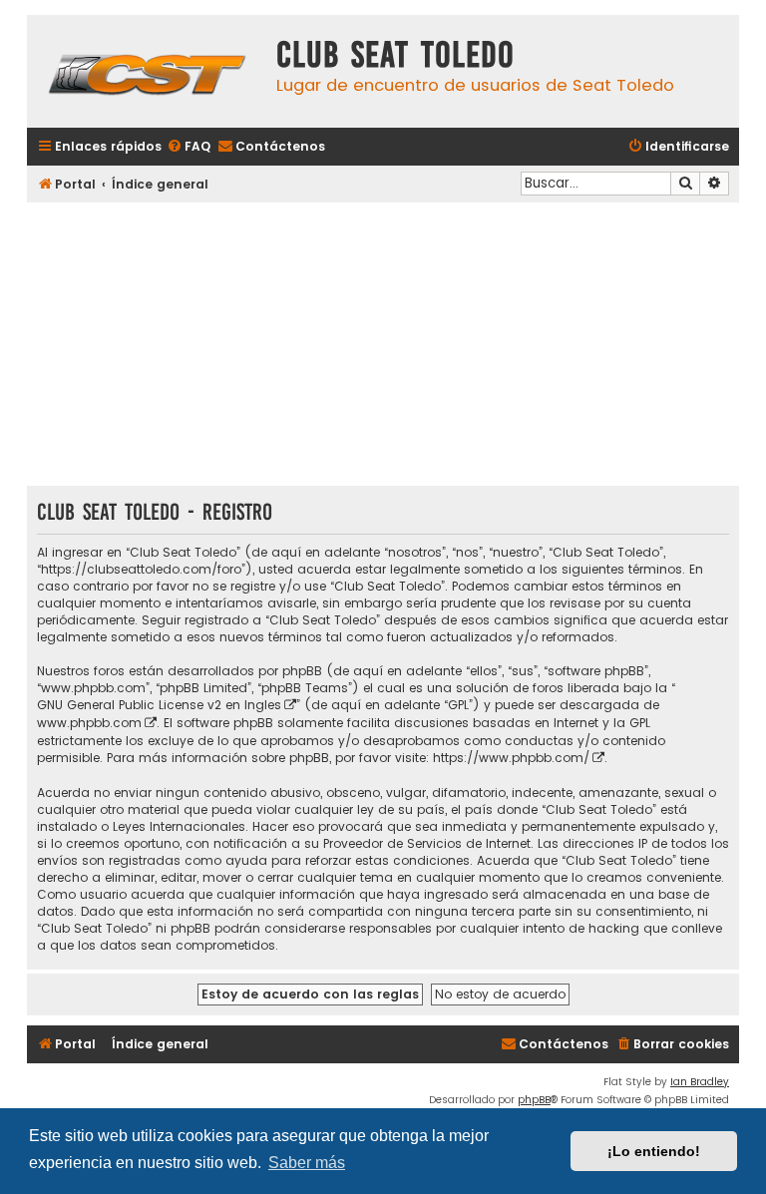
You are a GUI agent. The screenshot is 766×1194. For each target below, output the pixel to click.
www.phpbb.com (89, 722)
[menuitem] (188, 147)
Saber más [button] (306, 1162)
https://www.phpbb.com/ (511, 757)
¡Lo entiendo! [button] (653, 1151)
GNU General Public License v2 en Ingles (159, 704)
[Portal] (146, 71)
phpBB (534, 1099)
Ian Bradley (699, 1081)
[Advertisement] (383, 346)
